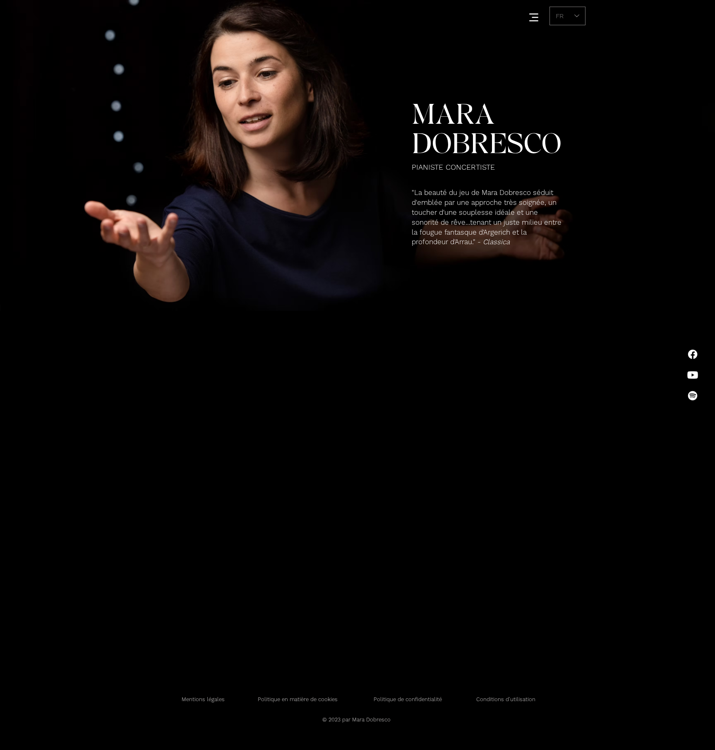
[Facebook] (692, 354)
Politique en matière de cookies (298, 699)
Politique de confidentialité (408, 699)
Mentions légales (203, 699)
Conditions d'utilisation (505, 699)
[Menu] (533, 17)
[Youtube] (692, 375)
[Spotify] (692, 395)
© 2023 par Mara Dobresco (357, 719)
